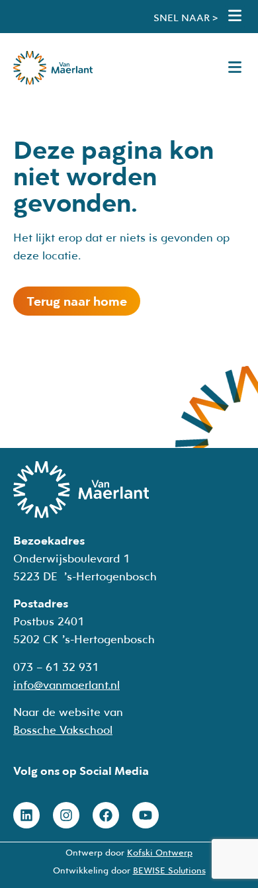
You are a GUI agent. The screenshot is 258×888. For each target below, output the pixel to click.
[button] (235, 16)
